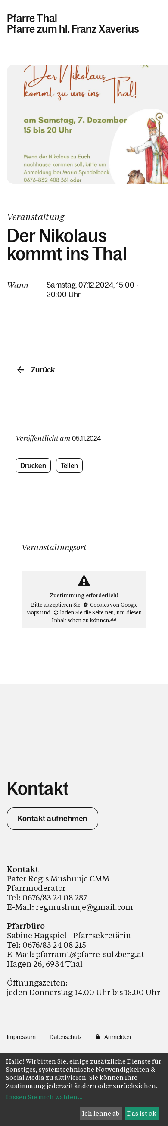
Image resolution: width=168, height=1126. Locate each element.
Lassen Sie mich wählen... (44, 1097)
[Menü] (152, 22)
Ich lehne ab (100, 1113)
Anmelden (117, 1037)
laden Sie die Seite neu (87, 612)
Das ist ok (141, 1113)
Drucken (33, 465)
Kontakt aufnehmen (52, 818)
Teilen (69, 465)
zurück (43, 370)
